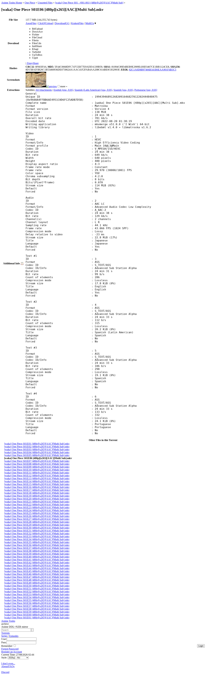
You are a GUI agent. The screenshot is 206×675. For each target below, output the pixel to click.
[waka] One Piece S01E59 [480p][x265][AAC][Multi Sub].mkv (37, 611)
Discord (5, 672)
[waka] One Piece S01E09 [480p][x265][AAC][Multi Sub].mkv (37, 466)
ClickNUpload (45, 23)
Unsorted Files (45, 2)
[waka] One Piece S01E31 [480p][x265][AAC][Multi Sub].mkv (37, 530)
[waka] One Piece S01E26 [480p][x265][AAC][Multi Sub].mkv (37, 516)
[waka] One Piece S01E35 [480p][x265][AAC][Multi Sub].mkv (37, 542)
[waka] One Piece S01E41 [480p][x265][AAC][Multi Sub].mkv (37, 559)
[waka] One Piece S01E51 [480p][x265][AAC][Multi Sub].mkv (37, 588)
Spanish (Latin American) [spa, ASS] (93, 90)
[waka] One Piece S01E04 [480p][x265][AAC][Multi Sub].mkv (37, 452)
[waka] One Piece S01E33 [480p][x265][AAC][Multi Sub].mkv (37, 536)
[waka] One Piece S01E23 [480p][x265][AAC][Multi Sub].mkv (37, 507)
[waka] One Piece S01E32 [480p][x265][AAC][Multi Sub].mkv (37, 533)
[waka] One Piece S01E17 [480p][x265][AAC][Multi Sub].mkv (37, 490)
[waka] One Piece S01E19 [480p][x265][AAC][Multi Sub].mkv (37, 495)
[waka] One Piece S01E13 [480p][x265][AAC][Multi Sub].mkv (37, 478)
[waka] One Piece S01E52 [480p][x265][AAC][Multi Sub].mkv (37, 591)
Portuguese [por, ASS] (145, 90)
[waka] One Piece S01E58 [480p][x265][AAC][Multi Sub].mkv (37, 609)
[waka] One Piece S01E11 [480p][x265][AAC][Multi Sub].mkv (36, 472)
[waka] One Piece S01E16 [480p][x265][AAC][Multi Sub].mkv (37, 487)
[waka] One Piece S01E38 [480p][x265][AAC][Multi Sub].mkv (37, 551)
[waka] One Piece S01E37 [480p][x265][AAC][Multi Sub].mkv (37, 548)
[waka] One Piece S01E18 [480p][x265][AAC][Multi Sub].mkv (37, 493)
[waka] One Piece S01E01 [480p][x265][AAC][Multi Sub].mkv (37, 443)
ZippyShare (33, 63)
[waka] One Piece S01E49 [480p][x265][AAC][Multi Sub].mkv (37, 582)
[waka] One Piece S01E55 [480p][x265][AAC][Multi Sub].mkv (37, 600)
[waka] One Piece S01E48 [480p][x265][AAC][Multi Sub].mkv (37, 580)
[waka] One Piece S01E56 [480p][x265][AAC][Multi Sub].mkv (37, 603)
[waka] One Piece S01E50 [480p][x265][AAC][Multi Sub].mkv (37, 585)
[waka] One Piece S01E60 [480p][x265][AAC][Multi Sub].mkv (37, 614)
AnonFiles (31, 23)
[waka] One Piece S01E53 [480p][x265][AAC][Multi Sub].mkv (37, 594)
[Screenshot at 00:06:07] (51, 86)
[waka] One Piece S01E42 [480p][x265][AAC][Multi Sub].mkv (37, 562)
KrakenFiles (77, 23)
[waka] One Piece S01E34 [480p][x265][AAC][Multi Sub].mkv (37, 539)
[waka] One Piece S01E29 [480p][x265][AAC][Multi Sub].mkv (37, 524)
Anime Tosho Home (11, 2)
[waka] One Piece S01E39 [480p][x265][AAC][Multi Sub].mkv (37, 553)
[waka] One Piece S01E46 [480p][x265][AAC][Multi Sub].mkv (37, 574)
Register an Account (11, 651)
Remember (7, 646)
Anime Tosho (8, 621)
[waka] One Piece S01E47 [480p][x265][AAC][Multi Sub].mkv (37, 577)
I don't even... (8, 663)
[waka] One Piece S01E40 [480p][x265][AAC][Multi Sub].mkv (37, 556)
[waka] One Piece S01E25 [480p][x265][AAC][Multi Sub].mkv (37, 513)
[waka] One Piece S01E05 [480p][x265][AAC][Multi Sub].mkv (37, 455)
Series (4, 636)
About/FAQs (7, 666)
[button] (59, 86)
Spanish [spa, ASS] (123, 90)
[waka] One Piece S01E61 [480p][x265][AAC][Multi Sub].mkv (37, 617)
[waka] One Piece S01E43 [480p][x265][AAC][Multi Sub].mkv (37, 565)
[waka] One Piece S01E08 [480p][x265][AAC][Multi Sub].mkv (37, 464)
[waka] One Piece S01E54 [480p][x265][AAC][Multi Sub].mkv (37, 597)
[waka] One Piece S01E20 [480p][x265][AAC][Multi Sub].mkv (37, 498)
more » (63, 86)
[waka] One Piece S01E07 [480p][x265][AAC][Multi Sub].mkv (37, 461)
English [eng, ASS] (63, 90)
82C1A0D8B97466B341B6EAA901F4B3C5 (152, 69)
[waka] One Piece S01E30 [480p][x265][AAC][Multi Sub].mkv (37, 527)
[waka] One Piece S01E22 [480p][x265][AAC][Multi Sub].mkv (37, 504)
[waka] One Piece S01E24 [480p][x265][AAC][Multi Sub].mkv (37, 510)
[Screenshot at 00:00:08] (36, 86)
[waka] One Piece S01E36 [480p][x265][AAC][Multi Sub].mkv (37, 545)
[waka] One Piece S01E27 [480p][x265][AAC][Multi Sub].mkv (37, 519)
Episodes (13, 636)
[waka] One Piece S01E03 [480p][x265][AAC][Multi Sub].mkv (37, 449)
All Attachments (43, 90)
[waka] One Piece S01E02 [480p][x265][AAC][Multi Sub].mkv (37, 446)
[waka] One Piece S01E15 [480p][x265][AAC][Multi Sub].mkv (37, 484)
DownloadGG (62, 23)
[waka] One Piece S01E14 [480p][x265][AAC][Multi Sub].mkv (37, 481)
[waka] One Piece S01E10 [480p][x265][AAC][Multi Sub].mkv (37, 469)
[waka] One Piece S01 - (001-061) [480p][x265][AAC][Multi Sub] (89, 2)
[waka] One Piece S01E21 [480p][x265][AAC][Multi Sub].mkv (37, 501)
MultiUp (89, 23)
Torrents (5, 633)
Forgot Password (10, 648)
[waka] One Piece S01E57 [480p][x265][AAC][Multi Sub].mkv (37, 606)
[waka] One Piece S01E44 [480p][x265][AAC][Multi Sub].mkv (37, 568)
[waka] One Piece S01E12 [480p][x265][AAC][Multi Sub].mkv (37, 475)
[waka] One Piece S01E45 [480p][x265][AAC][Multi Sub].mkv (37, 571)
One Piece (30, 2)
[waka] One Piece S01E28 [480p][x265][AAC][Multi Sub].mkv (37, 522)
